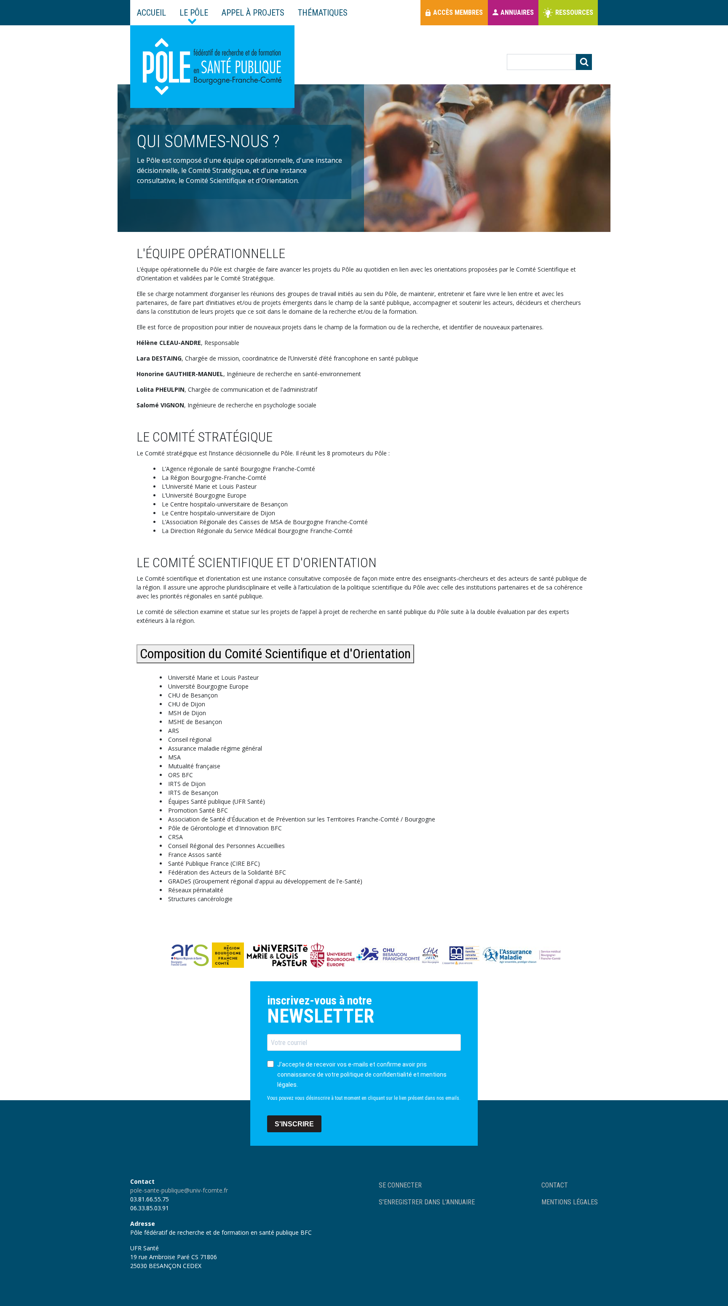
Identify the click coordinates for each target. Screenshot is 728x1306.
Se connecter (400, 1185)
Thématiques (323, 13)
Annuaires (517, 12)
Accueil (151, 13)
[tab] (364, 780)
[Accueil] (212, 66)
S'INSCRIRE (294, 1124)
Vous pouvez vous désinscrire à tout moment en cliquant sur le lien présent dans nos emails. (363, 1098)
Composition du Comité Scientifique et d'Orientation (275, 654)
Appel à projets (253, 13)
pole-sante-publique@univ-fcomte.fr (179, 1190)
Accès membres (458, 12)
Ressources (574, 12)
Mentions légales (569, 1202)
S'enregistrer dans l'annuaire (427, 1202)
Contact (554, 1185)
